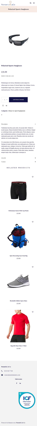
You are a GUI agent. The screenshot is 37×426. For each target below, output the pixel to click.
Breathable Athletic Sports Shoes (18, 301)
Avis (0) (3, 158)
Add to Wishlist (3, 105)
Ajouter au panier (18, 99)
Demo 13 (11, 111)
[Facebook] (16, 383)
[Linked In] (20, 383)
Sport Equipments (19, 111)
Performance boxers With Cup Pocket (18, 210)
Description (4, 124)
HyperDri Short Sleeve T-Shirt (19, 346)
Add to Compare (6, 105)
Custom (3, 161)
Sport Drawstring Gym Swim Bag (18, 255)
